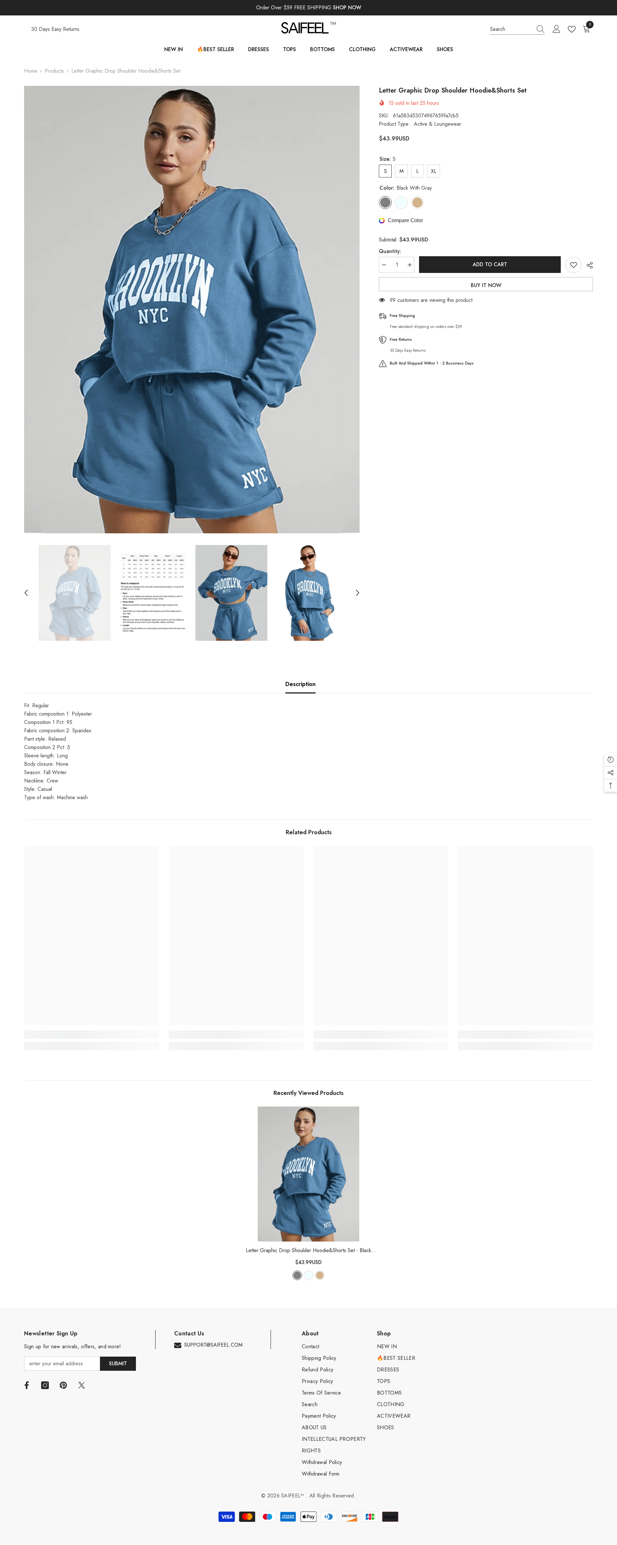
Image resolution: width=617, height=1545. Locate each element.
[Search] (517, 29)
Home (30, 71)
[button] (26, 593)
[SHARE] (587, 265)
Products (54, 71)
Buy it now (486, 285)
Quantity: (390, 251)
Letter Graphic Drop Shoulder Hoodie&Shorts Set (308, 1251)
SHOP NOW (347, 7)
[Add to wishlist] (574, 265)
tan (320, 1275)
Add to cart (490, 264)
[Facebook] (26, 1385)
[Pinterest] (63, 1385)
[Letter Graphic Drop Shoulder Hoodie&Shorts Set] (308, 1174)
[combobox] (511, 29)
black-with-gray (297, 1275)
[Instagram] (45, 1385)
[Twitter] (81, 1385)
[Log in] (556, 29)
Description (300, 684)
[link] (91, 1034)
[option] (192, 309)
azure (308, 1275)
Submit (118, 1363)
